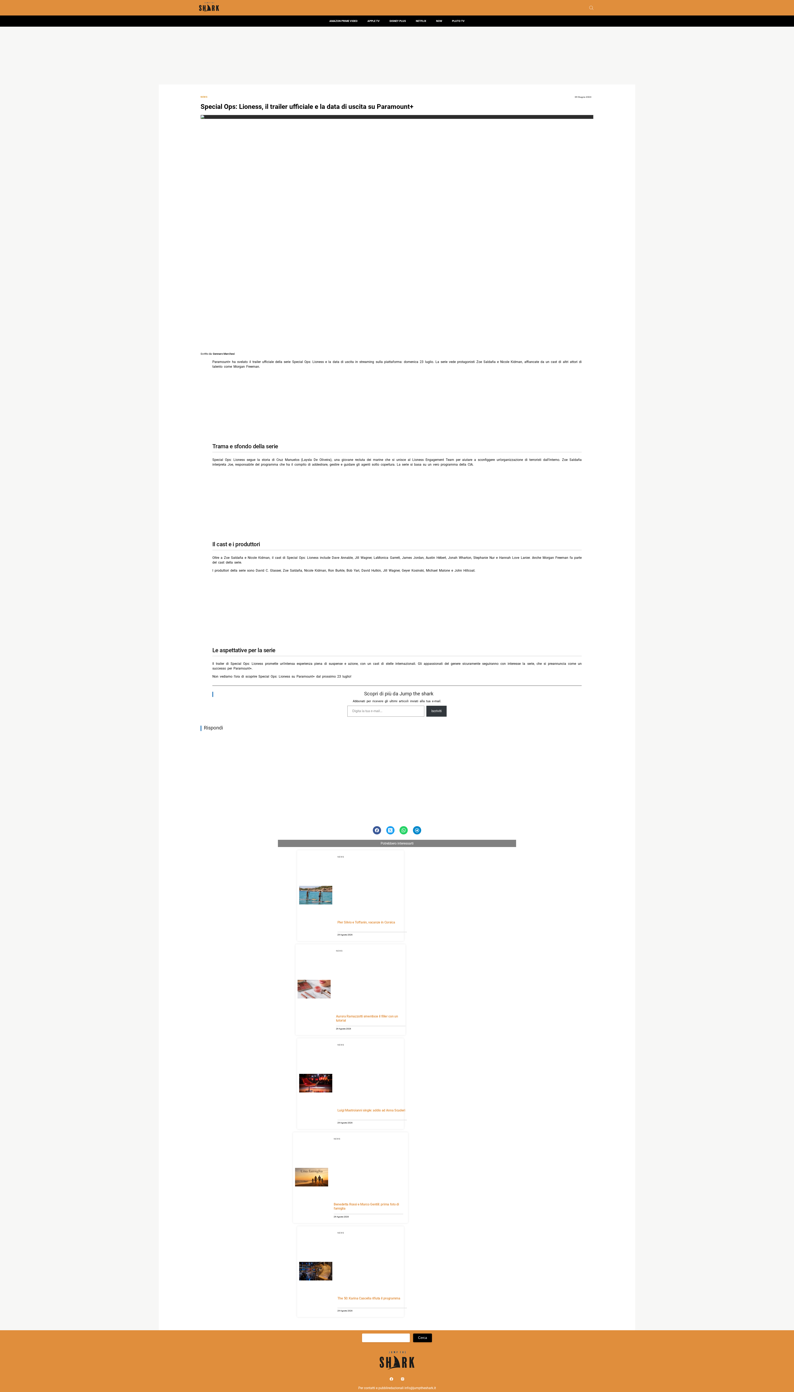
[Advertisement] (397, 55)
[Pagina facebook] (391, 1380)
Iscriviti (436, 711)
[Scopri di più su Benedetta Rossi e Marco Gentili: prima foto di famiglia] (311, 1178)
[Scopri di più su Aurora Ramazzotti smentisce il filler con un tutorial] (314, 990)
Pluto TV (458, 21)
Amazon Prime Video (343, 21)
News (204, 97)
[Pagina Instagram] (402, 1380)
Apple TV (373, 21)
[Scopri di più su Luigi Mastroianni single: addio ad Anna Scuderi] (315, 1084)
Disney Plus (398, 21)
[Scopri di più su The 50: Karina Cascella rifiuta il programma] (315, 1272)
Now (439, 21)
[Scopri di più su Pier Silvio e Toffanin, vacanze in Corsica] (315, 896)
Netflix (421, 21)
